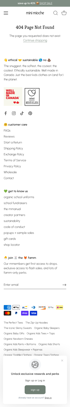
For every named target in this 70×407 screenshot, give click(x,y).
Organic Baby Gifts (14, 333)
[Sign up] (64, 285)
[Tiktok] (22, 113)
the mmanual (12, 209)
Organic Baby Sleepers (47, 327)
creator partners (14, 215)
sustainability (12, 221)
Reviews (9, 136)
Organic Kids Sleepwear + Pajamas (23, 349)
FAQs (7, 130)
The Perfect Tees (13, 322)
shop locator (12, 244)
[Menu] (6, 13)
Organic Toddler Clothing (18, 354)
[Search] (56, 13)
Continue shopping (35, 40)
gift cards (10, 239)
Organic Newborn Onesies (18, 338)
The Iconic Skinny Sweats (18, 327)
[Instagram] (14, 113)
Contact (9, 178)
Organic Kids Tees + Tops (41, 333)
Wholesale (10, 172)
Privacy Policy (12, 166)
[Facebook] (5, 113)
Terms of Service (15, 160)
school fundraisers (15, 203)
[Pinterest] (30, 113)
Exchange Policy (14, 154)
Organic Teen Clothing (46, 354)
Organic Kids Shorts (49, 344)
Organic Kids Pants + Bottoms (20, 344)
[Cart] (64, 13)
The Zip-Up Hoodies (36, 322)
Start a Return (13, 142)
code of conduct (14, 227)
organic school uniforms (19, 197)
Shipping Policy (13, 148)
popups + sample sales (19, 233)
